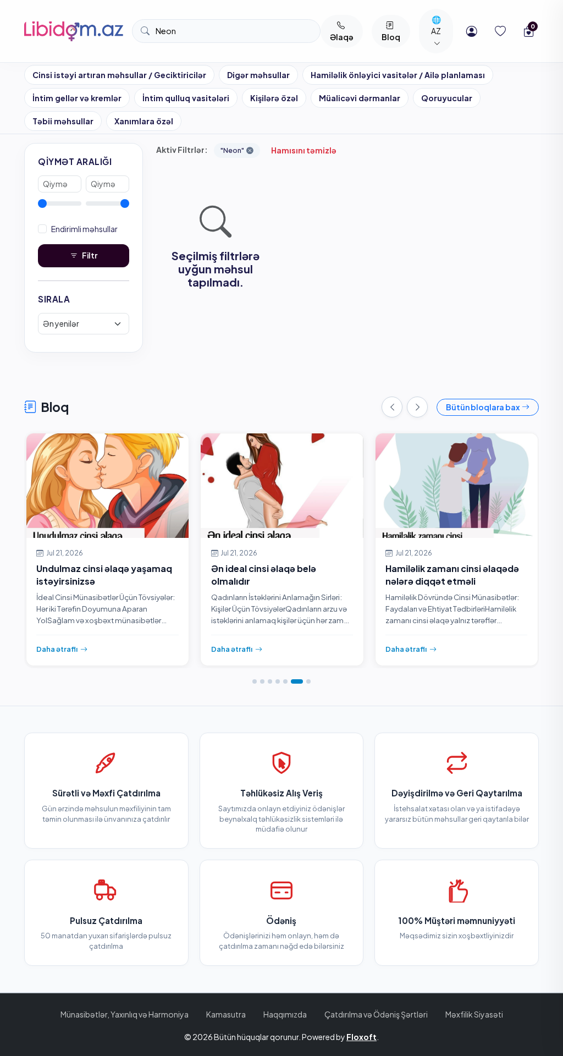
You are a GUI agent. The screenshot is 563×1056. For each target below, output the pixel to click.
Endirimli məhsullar (84, 229)
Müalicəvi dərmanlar (359, 98)
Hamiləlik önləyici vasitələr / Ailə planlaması (398, 75)
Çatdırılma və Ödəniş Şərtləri (376, 1014)
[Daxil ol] (472, 31)
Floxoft (361, 1037)
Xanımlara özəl (143, 121)
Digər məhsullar (258, 75)
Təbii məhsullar (62, 121)
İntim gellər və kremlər (77, 98)
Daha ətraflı (57, 648)
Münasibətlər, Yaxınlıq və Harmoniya (124, 1014)
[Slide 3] (270, 681)
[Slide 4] (277, 681)
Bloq (391, 37)
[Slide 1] (254, 681)
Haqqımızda (285, 1014)
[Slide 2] (262, 681)
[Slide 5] (285, 681)
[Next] (417, 407)
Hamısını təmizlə (303, 150)
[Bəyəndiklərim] (500, 31)
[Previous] (392, 407)
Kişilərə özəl (274, 98)
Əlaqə (342, 37)
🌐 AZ (436, 25)
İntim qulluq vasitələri (185, 98)
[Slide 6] (297, 681)
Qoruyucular (446, 98)
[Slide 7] (308, 681)
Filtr (89, 255)
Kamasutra (226, 1014)
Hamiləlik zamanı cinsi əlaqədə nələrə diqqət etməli (452, 574)
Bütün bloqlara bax (483, 407)
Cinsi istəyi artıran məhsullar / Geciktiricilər (119, 75)
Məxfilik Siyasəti (474, 1014)
